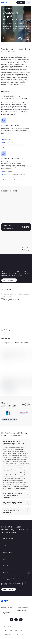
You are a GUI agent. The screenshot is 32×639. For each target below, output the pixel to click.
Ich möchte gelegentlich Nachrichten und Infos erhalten (16, 578)
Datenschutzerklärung (21, 626)
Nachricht (6, 573)
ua (26, 630)
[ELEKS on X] (16, 619)
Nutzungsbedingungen (6, 626)
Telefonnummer (8, 552)
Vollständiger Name (9, 539)
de (5, 630)
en (11, 630)
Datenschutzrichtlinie (20, 584)
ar (16, 630)
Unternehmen (7, 566)
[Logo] (4, 2)
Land (4, 559)
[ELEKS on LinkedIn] (21, 619)
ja (21, 630)
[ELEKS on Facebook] (11, 619)
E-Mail (5, 545)
